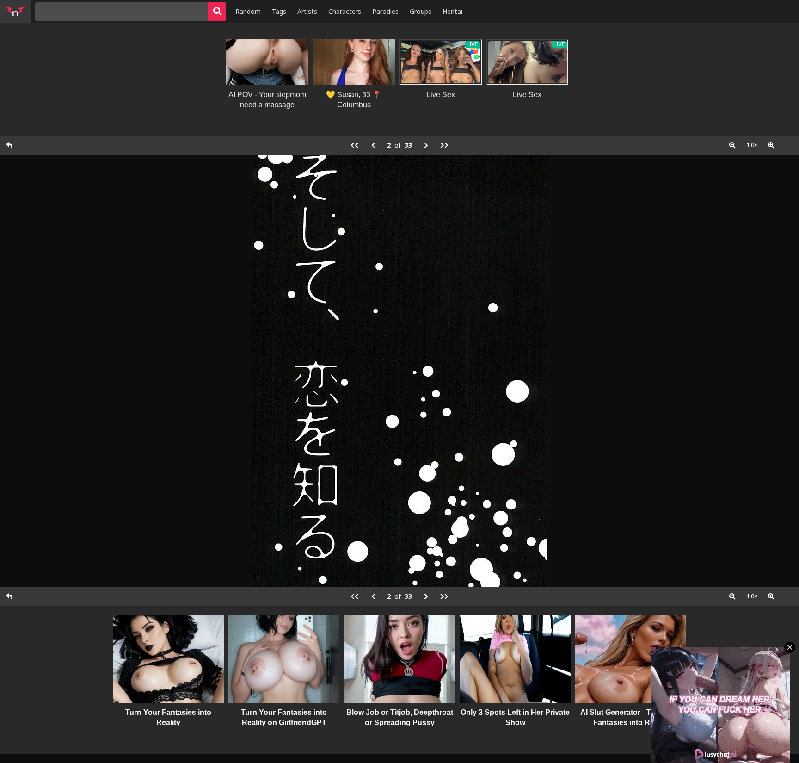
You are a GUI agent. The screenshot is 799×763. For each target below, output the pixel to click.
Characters (344, 11)
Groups (420, 11)
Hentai (452, 11)
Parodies (385, 11)
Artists (307, 11)
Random (248, 11)
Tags (279, 11)
